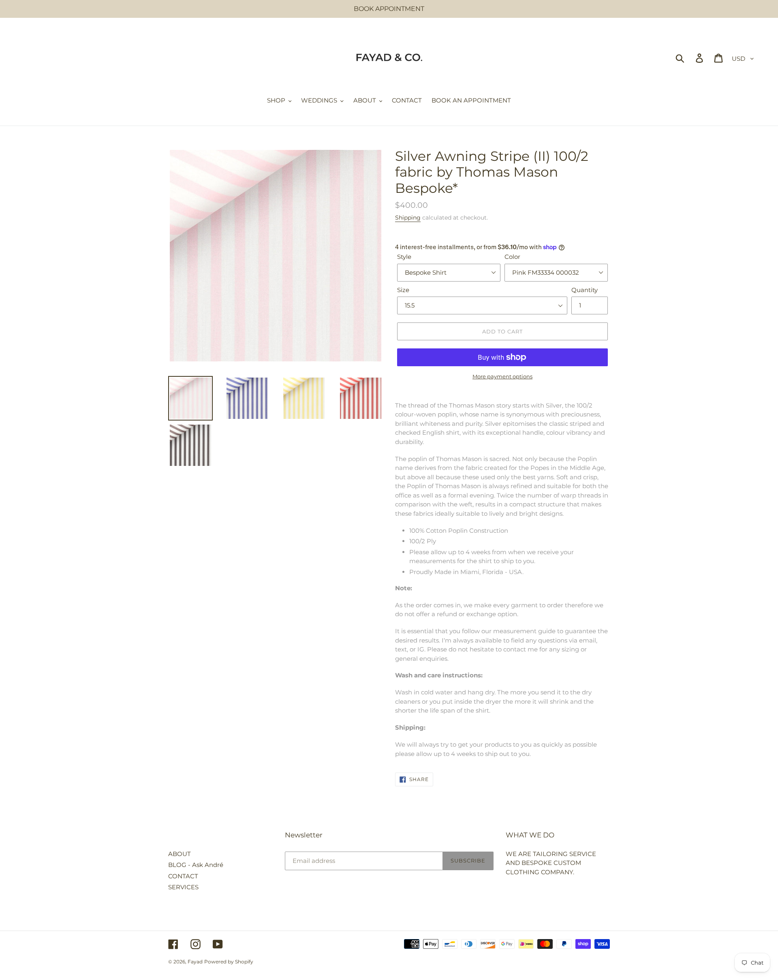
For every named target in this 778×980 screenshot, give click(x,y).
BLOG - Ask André (195, 865)
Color (512, 256)
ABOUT (179, 854)
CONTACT (183, 876)
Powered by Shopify (228, 962)
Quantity (584, 290)
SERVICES (183, 887)
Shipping (408, 217)
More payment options (502, 376)
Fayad (195, 962)
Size (403, 290)
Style (404, 256)
